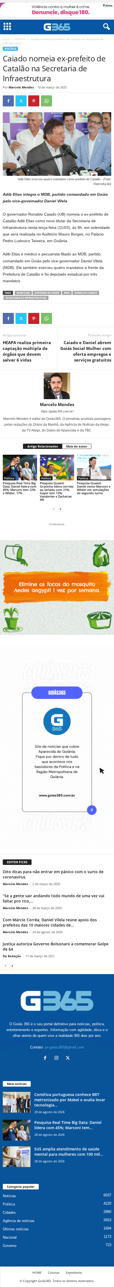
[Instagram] (57, 1058)
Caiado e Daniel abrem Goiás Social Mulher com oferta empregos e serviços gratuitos (85, 351)
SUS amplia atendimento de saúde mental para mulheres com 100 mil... (68, 1151)
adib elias (23, 293)
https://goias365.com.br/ (57, 411)
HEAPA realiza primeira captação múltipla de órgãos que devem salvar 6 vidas (27, 351)
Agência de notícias (19, 1221)
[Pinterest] (33, 100)
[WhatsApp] (46, 100)
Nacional (10, 1237)
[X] (21, 100)
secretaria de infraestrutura (26, 298)
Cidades (9, 1212)
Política (20, 39)
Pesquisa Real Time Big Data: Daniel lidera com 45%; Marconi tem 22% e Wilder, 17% (20, 488)
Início (6, 39)
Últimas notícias (16, 1229)
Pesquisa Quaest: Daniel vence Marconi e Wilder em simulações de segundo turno (93, 488)
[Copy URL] (59, 100)
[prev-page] (53, 509)
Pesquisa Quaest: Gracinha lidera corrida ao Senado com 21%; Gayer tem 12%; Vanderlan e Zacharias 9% (56, 491)
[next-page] (60, 509)
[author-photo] (57, 386)
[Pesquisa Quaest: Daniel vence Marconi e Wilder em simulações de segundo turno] (94, 467)
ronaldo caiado (85, 293)
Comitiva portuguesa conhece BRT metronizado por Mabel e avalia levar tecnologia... (69, 1100)
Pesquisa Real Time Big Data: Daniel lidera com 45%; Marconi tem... (68, 1125)
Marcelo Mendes (21, 87)
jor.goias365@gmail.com (64, 1047)
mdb (67, 293)
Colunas (53, 1272)
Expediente (74, 1272)
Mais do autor (76, 446)
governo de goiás (47, 293)
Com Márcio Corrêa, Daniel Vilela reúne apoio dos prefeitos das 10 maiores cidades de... (50, 922)
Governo (9, 1246)
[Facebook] (8, 100)
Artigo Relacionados (42, 446)
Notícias (9, 1196)
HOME (37, 1272)
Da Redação (12, 956)
